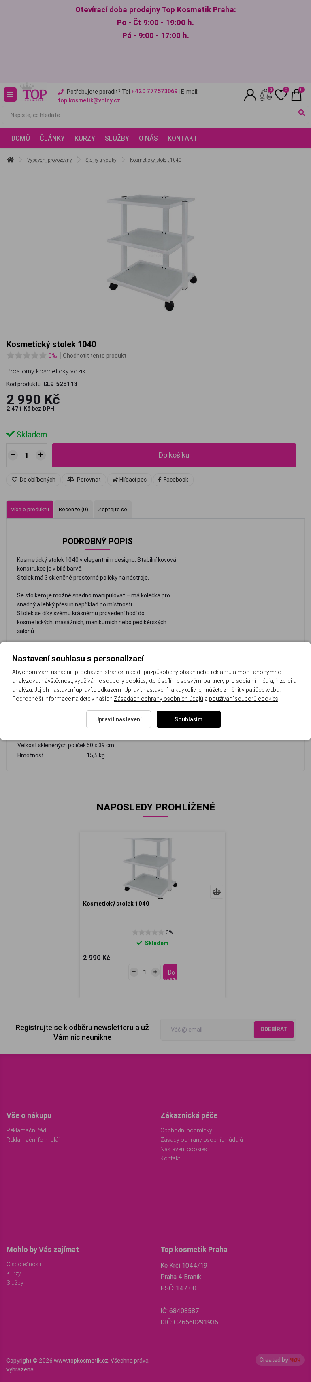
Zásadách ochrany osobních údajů (158, 698)
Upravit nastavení (118, 719)
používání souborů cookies (243, 698)
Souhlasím (188, 719)
